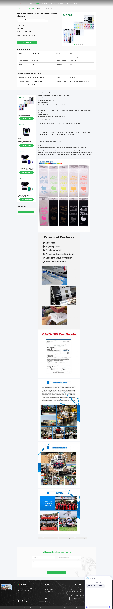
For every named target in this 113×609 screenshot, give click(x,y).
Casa (31, 3)
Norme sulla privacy (24, 607)
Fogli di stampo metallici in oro (51, 538)
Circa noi (53, 3)
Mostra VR (45, 3)
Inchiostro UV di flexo (31, 8)
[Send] (110, 606)
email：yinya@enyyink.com (25, 590)
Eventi (67, 3)
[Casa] (22, 3)
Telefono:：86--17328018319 (25, 588)
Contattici (60, 3)
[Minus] (110, 578)
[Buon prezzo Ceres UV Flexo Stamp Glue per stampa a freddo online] (26, 131)
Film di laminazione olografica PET (66, 538)
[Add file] (87, 606)
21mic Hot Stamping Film (81, 538)
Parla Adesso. (26, 42)
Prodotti (37, 3)
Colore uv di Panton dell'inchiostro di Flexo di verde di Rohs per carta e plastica (25, 197)
